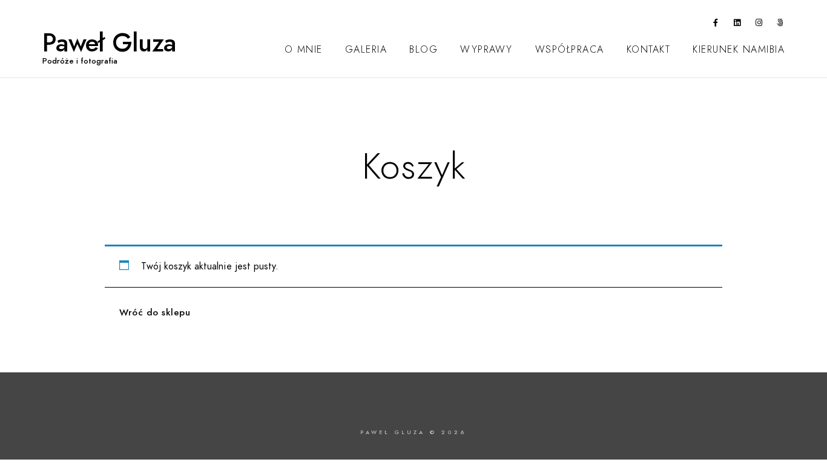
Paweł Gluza (109, 43)
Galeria (366, 49)
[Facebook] (716, 25)
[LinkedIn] (737, 25)
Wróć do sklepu (154, 312)
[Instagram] (759, 25)
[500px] (780, 25)
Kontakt (649, 49)
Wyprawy (486, 49)
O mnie (304, 49)
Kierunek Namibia (739, 49)
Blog (423, 49)
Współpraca (569, 49)
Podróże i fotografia (79, 61)
